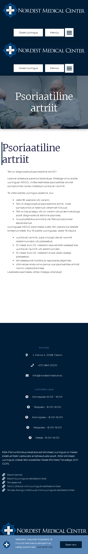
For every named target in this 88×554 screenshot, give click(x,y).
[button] (69, 32)
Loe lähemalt (45, 546)
